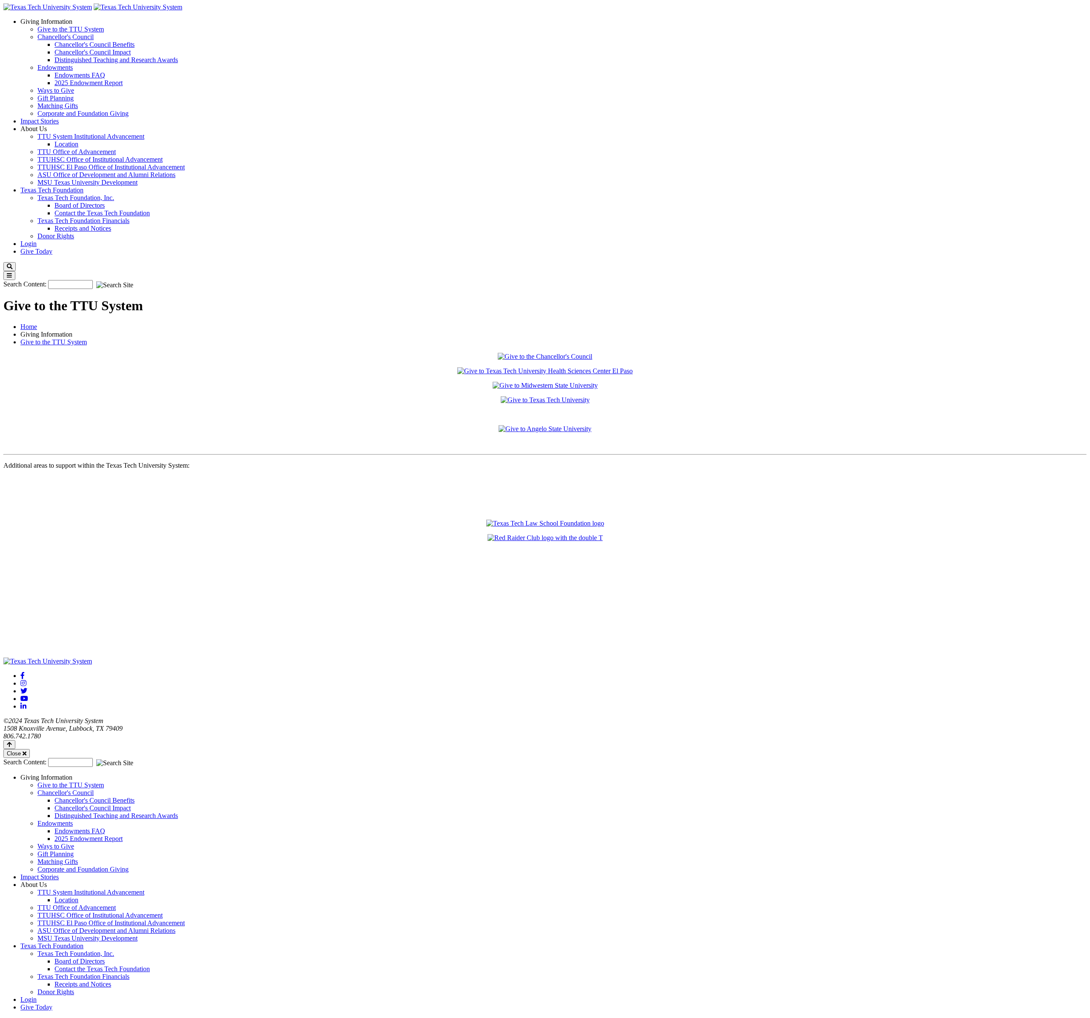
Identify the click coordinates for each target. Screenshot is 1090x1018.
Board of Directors (79, 205)
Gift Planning (55, 98)
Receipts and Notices (82, 228)
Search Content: (25, 284)
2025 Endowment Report (88, 82)
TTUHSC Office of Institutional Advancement (100, 159)
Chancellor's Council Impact (92, 52)
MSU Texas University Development (87, 182)
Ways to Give (55, 90)
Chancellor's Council (65, 36)
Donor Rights (55, 236)
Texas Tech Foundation (51, 190)
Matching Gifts (57, 105)
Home (28, 326)
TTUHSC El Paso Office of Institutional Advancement (111, 167)
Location (66, 144)
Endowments (55, 67)
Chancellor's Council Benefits (94, 44)
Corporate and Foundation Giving (83, 113)
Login (28, 243)
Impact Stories (39, 121)
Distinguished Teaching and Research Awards (116, 59)
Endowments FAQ (79, 75)
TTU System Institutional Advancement (90, 136)
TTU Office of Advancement (76, 151)
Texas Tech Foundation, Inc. (75, 197)
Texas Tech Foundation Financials (83, 220)
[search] (9, 266)
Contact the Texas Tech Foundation (102, 213)
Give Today (36, 251)
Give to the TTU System (70, 29)
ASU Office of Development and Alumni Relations (106, 174)
